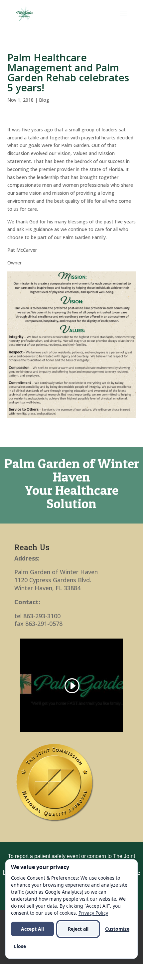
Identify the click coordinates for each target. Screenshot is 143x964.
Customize (117, 929)
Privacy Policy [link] (93, 913)
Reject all (78, 929)
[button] (123, 17)
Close (20, 946)
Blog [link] (44, 100)
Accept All (32, 929)
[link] (24, 13)
